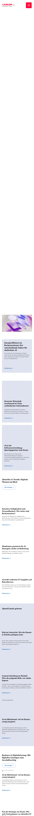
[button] (29, 5)
